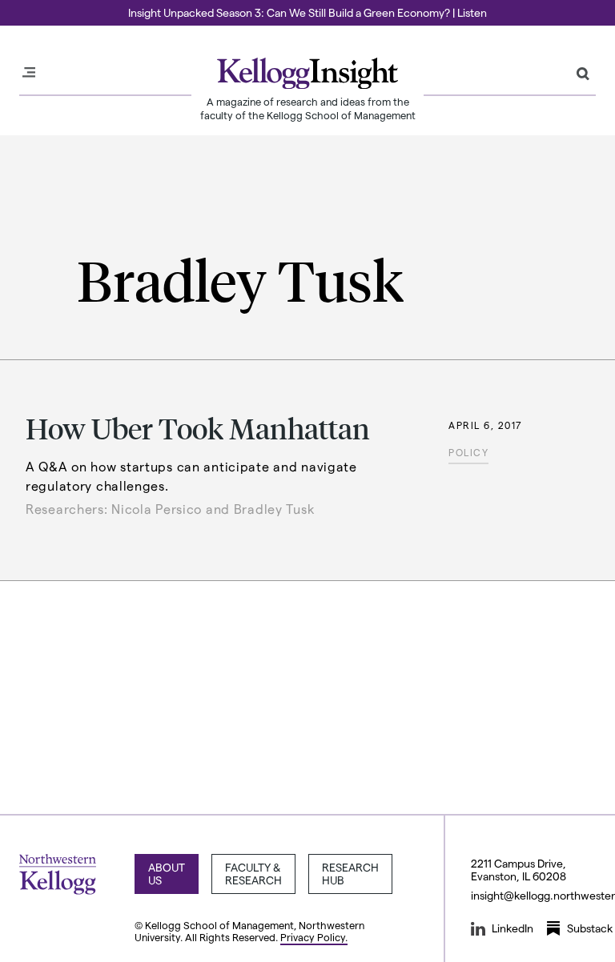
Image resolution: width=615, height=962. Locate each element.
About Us (166, 873)
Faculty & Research (253, 873)
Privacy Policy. (314, 937)
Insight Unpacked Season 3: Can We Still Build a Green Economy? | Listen (307, 12)
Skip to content (42, 7)
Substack (590, 928)
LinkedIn (512, 928)
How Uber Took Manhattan (198, 428)
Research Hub (350, 873)
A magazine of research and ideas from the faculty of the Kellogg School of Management (308, 108)
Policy (468, 452)
